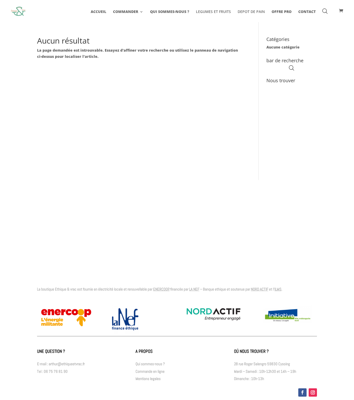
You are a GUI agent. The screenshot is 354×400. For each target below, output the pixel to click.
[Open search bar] (325, 11)
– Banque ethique (207, 289)
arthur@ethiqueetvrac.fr (67, 363)
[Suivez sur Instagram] (313, 392)
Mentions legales (148, 378)
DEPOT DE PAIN (251, 12)
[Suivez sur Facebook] (302, 392)
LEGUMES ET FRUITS (213, 12)
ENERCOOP (161, 289)
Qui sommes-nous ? (150, 363)
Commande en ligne (150, 371)
